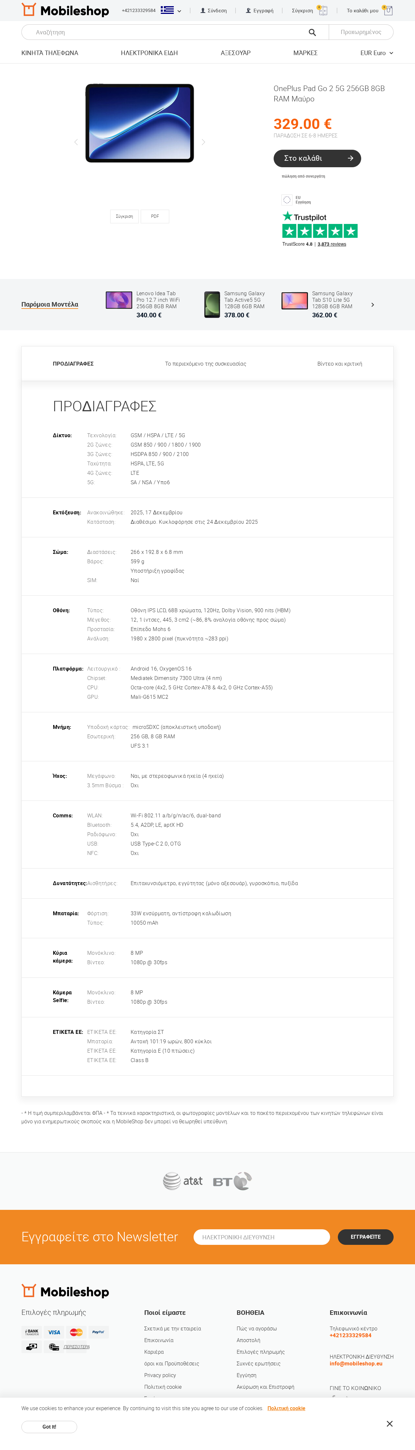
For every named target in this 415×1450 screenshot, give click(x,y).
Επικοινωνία (158, 1340)
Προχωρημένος (361, 32)
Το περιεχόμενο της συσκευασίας (205, 363)
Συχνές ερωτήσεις (259, 1364)
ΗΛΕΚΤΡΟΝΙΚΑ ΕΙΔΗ (149, 53)
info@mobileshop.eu (356, 1363)
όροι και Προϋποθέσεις (171, 1364)
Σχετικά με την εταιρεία (172, 1329)
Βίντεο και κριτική (339, 363)
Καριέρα (154, 1352)
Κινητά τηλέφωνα (49, 53)
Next (203, 142)
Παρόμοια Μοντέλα (49, 304)
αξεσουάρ (236, 53)
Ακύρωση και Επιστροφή (265, 1387)
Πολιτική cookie (163, 1387)
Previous (76, 142)
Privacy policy (160, 1375)
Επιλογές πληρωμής (261, 1352)
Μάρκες (305, 53)
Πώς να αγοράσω (257, 1329)
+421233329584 (139, 10)
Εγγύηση (246, 1375)
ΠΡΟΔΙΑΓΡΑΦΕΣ (73, 363)
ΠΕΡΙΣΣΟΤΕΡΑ (76, 1346)
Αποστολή (248, 1340)
